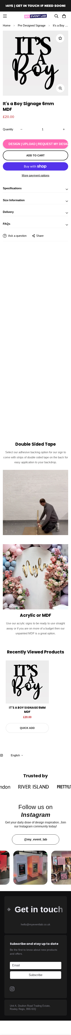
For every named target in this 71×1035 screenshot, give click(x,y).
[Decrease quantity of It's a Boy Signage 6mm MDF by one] (21, 129)
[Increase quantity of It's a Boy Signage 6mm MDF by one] (63, 129)
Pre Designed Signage (31, 25)
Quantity (8, 129)
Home (6, 25)
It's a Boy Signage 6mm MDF (27, 710)
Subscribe (35, 975)
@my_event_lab (35, 839)
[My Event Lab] (35, 16)
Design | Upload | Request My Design (38, 144)
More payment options (35, 175)
